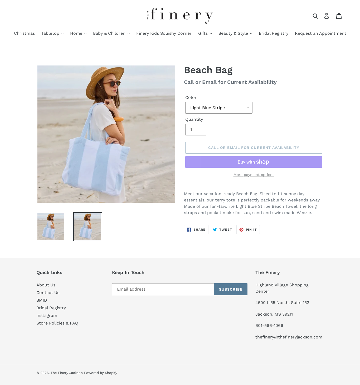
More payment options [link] (253, 175)
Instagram (46, 315)
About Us (45, 284)
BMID (41, 300)
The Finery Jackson (67, 373)
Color (191, 97)
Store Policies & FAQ (57, 323)
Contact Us (47, 292)
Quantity (194, 119)
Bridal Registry (51, 307)
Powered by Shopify (100, 373)
